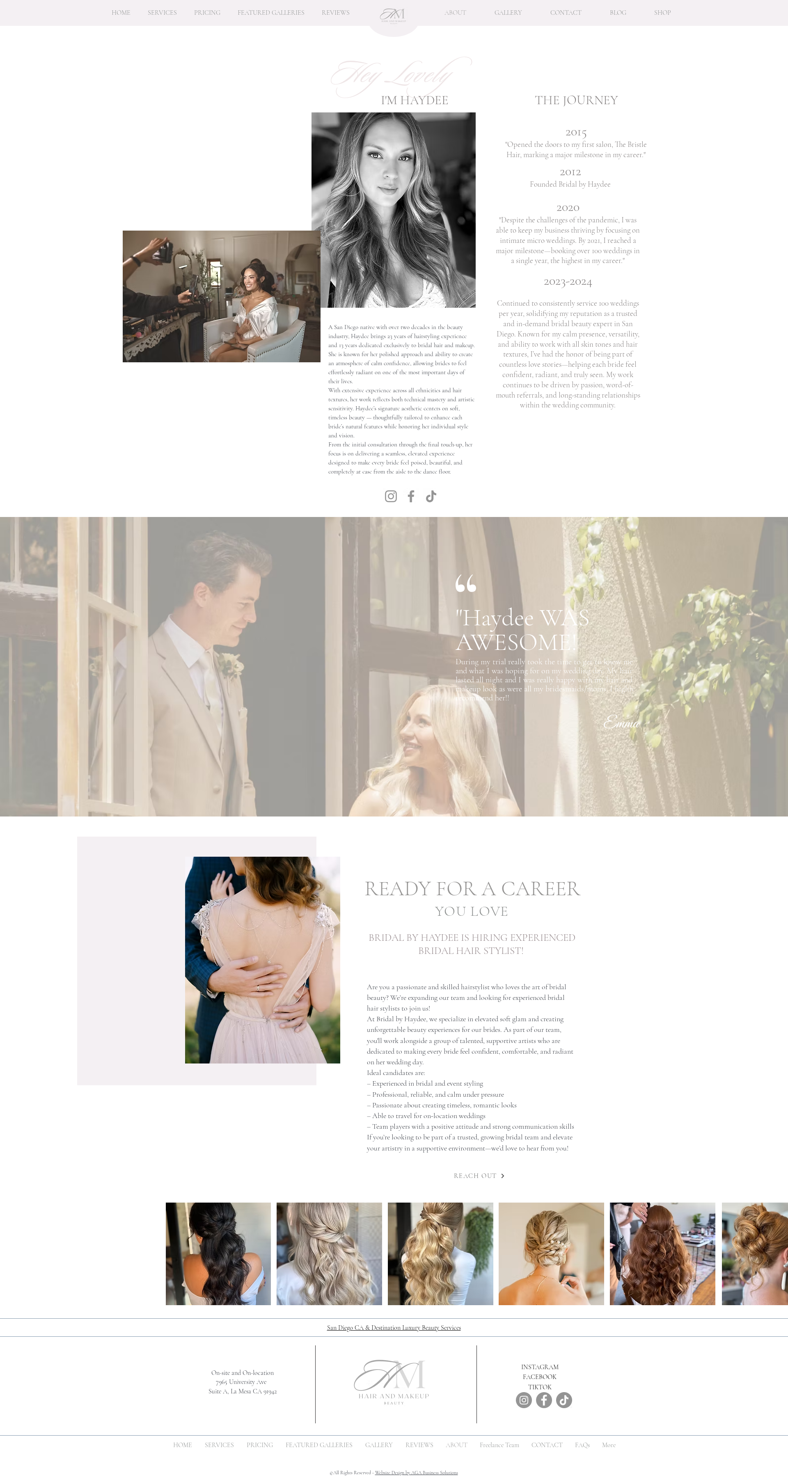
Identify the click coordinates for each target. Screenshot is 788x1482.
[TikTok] (431, 496)
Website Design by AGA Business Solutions (416, 1472)
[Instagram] (391, 496)
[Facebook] (411, 496)
